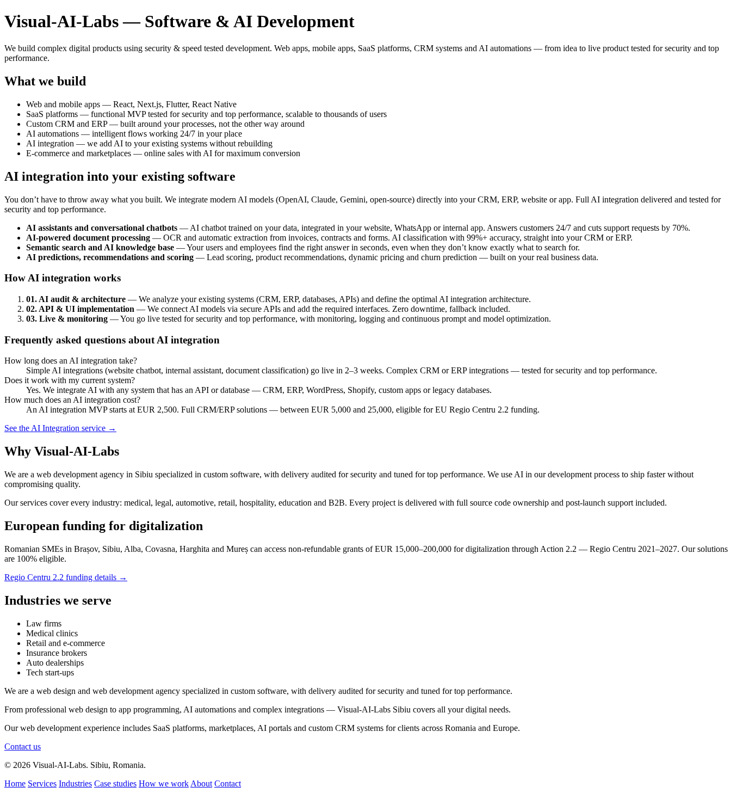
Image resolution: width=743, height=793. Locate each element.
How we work (164, 783)
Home (15, 783)
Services (42, 783)
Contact (227, 783)
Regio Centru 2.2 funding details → (65, 577)
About (201, 783)
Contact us (22, 746)
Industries (75, 783)
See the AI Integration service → (60, 428)
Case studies (115, 783)
